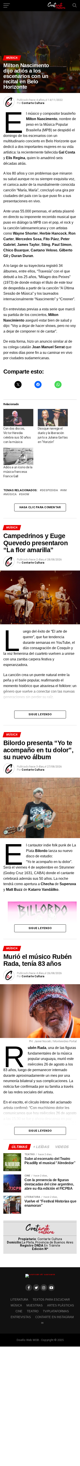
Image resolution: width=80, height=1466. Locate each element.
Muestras (34, 1305)
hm (64, 490)
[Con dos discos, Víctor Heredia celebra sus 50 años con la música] (18, 417)
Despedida (50, 490)
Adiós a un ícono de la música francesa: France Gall (17, 471)
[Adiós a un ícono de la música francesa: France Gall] (18, 456)
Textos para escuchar (51, 1299)
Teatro (32, 1311)
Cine (19, 1311)
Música (11, 494)
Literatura (19, 1299)
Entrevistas (21, 1317)
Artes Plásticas (60, 1305)
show (25, 494)
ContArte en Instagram (54, 1317)
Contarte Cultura (33, 103)
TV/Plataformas (56, 1311)
